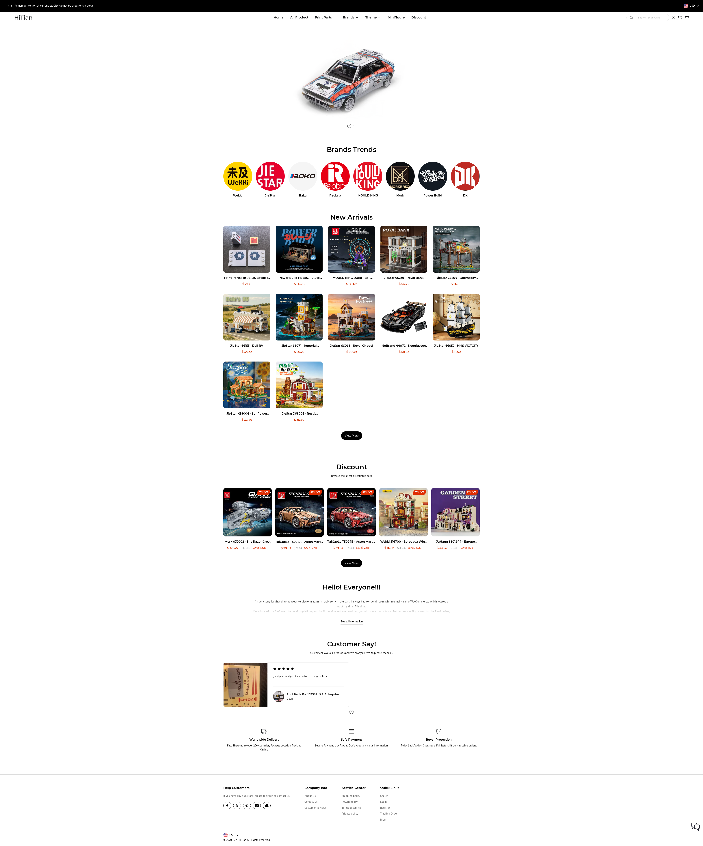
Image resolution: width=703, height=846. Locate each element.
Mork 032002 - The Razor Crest (248, 541)
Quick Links (389, 788)
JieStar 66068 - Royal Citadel (351, 345)
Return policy (350, 802)
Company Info (315, 788)
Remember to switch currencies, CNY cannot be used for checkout (54, 6)
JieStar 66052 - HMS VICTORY (456, 345)
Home (279, 17)
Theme (371, 17)
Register (385, 808)
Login (383, 802)
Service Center (354, 788)
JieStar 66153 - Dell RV (246, 345)
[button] (7, 6)
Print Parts (323, 17)
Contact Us (310, 802)
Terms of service (351, 808)
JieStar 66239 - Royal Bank (404, 278)
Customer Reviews (315, 808)
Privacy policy (350, 814)
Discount (418, 17)
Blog (383, 820)
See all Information (352, 621)
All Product (299, 17)
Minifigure (396, 17)
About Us (310, 796)
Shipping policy (351, 796)
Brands (348, 17)
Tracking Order (389, 814)
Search (384, 796)
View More (351, 435)
